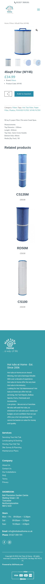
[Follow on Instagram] (10, 542)
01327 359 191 (15, 535)
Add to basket (24, 93)
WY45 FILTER (35, 110)
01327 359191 (22, 2)
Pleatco (12, 110)
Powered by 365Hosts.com (12, 564)
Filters (12, 23)
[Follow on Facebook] (4, 542)
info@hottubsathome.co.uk (20, 531)
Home (6, 23)
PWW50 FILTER (22, 110)
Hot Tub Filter (27, 107)
